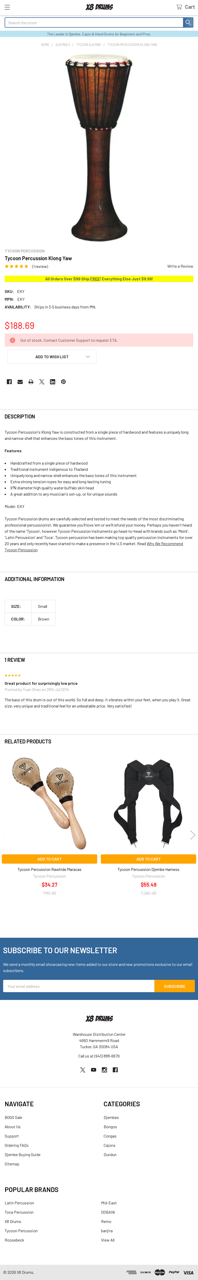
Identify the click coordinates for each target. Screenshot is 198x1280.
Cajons (110, 1145)
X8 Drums (13, 1221)
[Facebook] (9, 381)
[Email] (20, 381)
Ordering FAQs (17, 1145)
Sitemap (12, 1163)
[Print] (31, 381)
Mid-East (109, 1202)
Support (12, 1135)
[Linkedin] (52, 381)
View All (107, 1239)
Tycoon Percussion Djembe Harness (148, 869)
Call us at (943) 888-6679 (99, 1055)
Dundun (110, 1154)
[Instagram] (104, 1070)
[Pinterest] (63, 381)
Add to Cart (49, 858)
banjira (107, 1230)
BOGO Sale (13, 1117)
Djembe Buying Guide (22, 1154)
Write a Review (180, 266)
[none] (99, 147)
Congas (110, 1135)
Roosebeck (14, 1239)
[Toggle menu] (7, 7)
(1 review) (40, 266)
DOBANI (108, 1212)
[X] (41, 381)
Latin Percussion (19, 1202)
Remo (106, 1221)
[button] (51, 357)
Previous (5, 835)
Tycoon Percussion (21, 1230)
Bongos (110, 1126)
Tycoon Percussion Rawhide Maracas (49, 869)
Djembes (111, 1117)
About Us (13, 1126)
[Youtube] (93, 1070)
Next (193, 835)
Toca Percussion (19, 1212)
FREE (95, 278)
